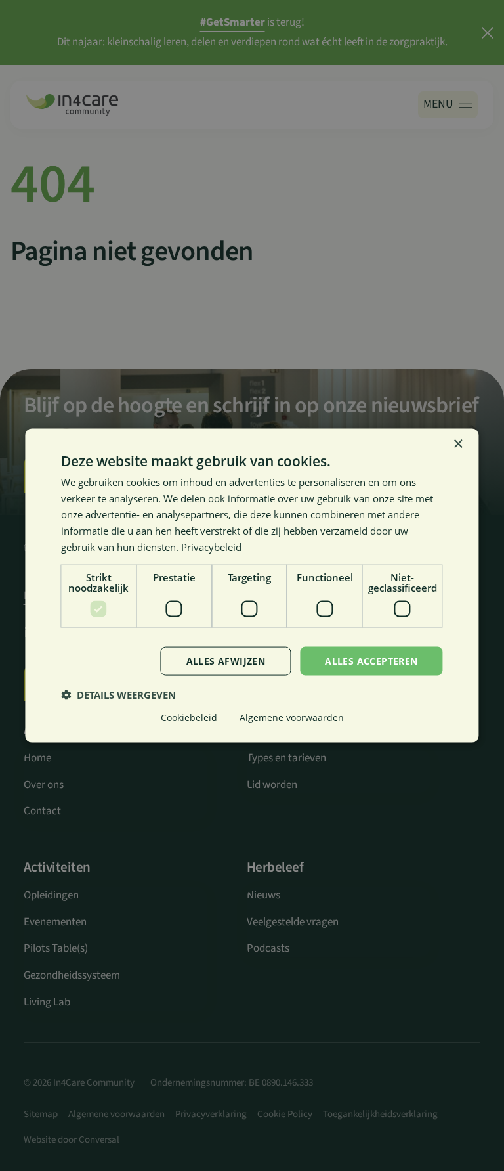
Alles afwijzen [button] (226, 660)
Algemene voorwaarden (292, 717)
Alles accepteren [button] (371, 660)
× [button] (458, 444)
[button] (118, 695)
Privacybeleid (211, 546)
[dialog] (251, 585)
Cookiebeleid (189, 717)
